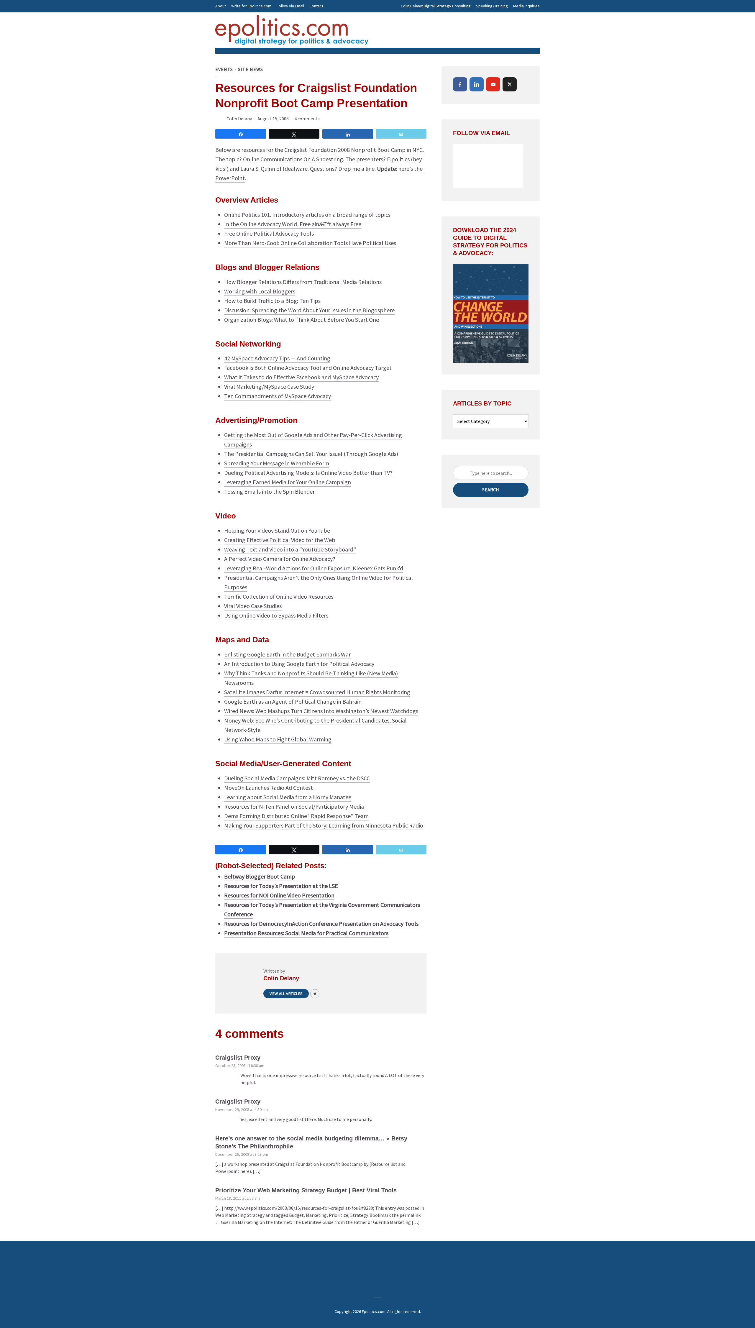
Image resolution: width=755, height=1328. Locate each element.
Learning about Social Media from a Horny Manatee (287, 797)
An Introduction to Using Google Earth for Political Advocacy (299, 663)
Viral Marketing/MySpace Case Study (269, 386)
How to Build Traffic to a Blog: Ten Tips (272, 300)
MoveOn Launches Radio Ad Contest (268, 787)
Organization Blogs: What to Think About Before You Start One (301, 319)
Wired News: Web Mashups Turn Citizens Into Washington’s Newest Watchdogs (321, 711)
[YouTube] (493, 84)
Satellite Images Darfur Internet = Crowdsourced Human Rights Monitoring (317, 692)
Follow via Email (290, 6)
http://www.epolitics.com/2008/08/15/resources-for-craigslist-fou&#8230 (298, 1208)
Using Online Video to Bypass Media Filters (276, 615)
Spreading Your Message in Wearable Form (276, 463)
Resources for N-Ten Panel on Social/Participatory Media (294, 806)
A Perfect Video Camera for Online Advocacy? (279, 558)
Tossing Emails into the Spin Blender (269, 491)
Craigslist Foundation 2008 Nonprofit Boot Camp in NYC (353, 149)
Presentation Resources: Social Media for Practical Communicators (306, 933)
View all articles (286, 993)
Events (224, 69)
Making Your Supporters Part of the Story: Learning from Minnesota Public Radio (323, 825)
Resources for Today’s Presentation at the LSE (281, 885)
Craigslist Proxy (237, 1057)
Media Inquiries (526, 6)
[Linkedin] (477, 84)
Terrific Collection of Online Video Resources (278, 596)
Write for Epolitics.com (251, 6)
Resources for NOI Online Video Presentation (279, 895)
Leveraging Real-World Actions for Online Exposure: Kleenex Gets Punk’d (313, 568)
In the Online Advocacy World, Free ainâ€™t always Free (292, 224)
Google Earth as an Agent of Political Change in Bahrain (293, 701)
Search (490, 490)
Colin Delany (239, 119)
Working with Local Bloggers (259, 291)
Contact (316, 6)
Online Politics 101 (247, 214)
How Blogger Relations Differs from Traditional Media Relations (303, 281)
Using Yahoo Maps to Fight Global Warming (277, 739)
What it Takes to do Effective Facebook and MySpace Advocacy (301, 377)
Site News (250, 69)
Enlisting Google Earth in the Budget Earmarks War (287, 654)
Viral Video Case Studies (253, 606)
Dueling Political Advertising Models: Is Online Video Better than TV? (308, 472)
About (220, 6)
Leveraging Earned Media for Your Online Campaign (287, 482)
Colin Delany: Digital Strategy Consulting (436, 6)
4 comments (307, 119)
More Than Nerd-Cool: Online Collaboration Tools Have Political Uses (310, 243)
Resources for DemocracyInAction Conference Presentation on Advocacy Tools (321, 923)
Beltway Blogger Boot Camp (259, 876)
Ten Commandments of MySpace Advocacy (277, 396)
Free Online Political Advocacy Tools (269, 233)
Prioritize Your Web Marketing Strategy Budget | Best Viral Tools (306, 1190)
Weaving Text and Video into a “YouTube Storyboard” (290, 549)
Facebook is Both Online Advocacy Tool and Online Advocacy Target (308, 367)
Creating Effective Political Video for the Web (279, 540)
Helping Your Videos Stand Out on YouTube (277, 530)
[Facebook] (460, 84)
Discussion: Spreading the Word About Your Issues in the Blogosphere (309, 310)
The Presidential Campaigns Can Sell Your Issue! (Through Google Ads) (311, 453)
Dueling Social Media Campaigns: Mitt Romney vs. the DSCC (297, 778)
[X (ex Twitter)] (510, 84)
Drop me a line (356, 168)
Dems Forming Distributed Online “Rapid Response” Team (296, 816)
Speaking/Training (492, 6)
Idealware (295, 168)
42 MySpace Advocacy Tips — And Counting (277, 358)
